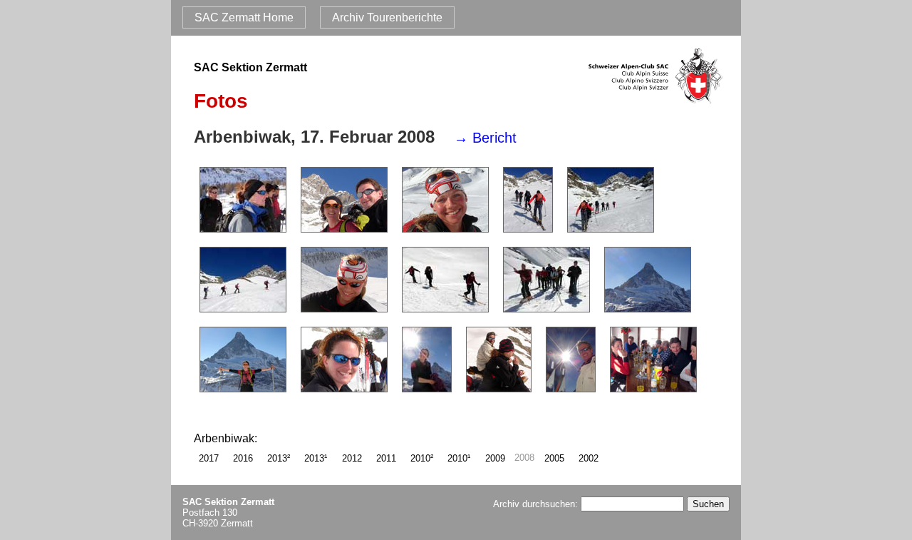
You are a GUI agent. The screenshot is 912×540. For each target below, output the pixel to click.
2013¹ (315, 457)
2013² (278, 457)
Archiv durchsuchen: (537, 504)
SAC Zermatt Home (244, 17)
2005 (554, 457)
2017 (209, 457)
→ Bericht (485, 138)
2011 (386, 457)
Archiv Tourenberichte (387, 17)
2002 (588, 457)
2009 (495, 457)
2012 (352, 457)
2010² (421, 457)
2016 (243, 457)
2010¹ (458, 457)
